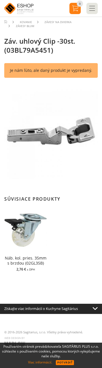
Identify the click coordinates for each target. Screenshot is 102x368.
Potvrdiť (65, 362)
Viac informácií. (40, 362)
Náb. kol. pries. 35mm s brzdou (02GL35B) (25, 261)
